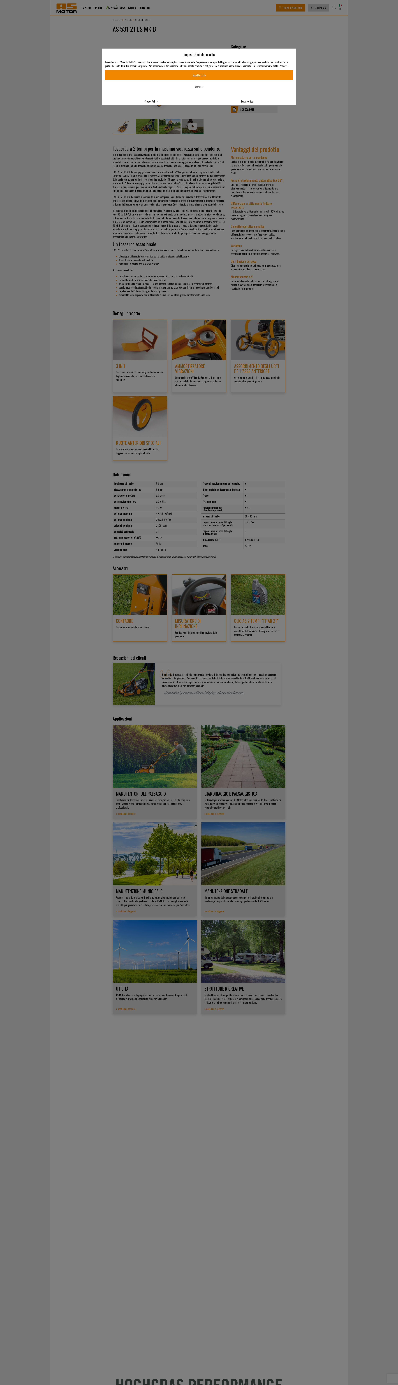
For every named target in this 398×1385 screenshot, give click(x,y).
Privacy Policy (150, 101)
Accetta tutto (199, 75)
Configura (199, 87)
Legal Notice (247, 101)
